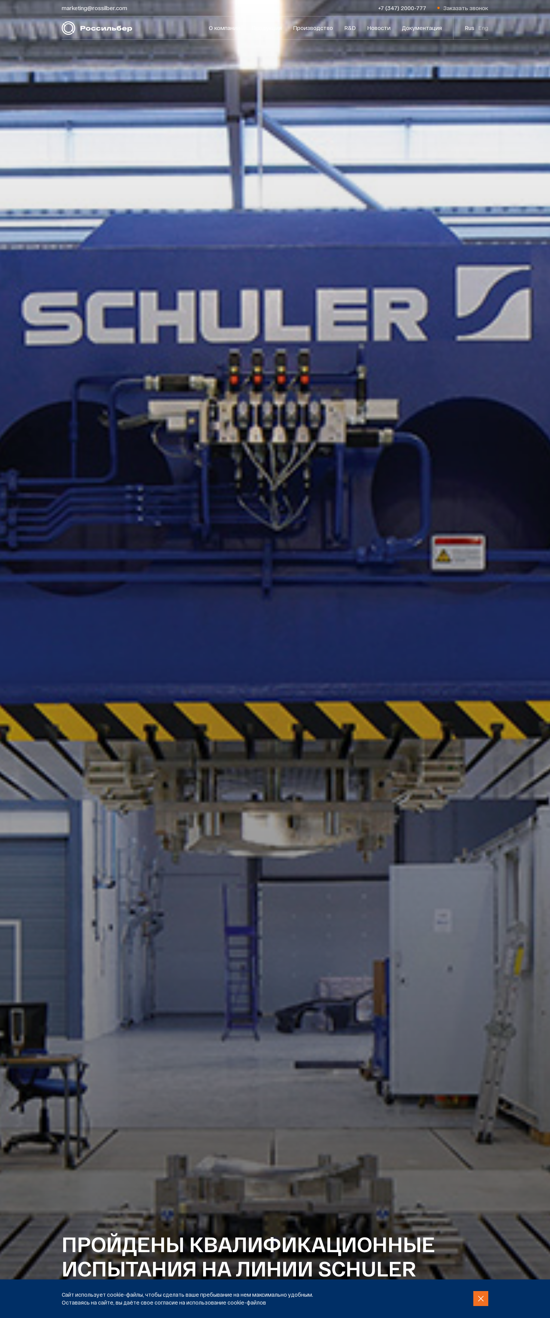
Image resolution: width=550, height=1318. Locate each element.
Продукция (266, 27)
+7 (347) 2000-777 (402, 7)
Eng (483, 27)
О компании (224, 27)
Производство (313, 27)
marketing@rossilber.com (94, 7)
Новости (379, 27)
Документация (422, 27)
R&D (350, 27)
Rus (469, 27)
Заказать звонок (465, 7)
